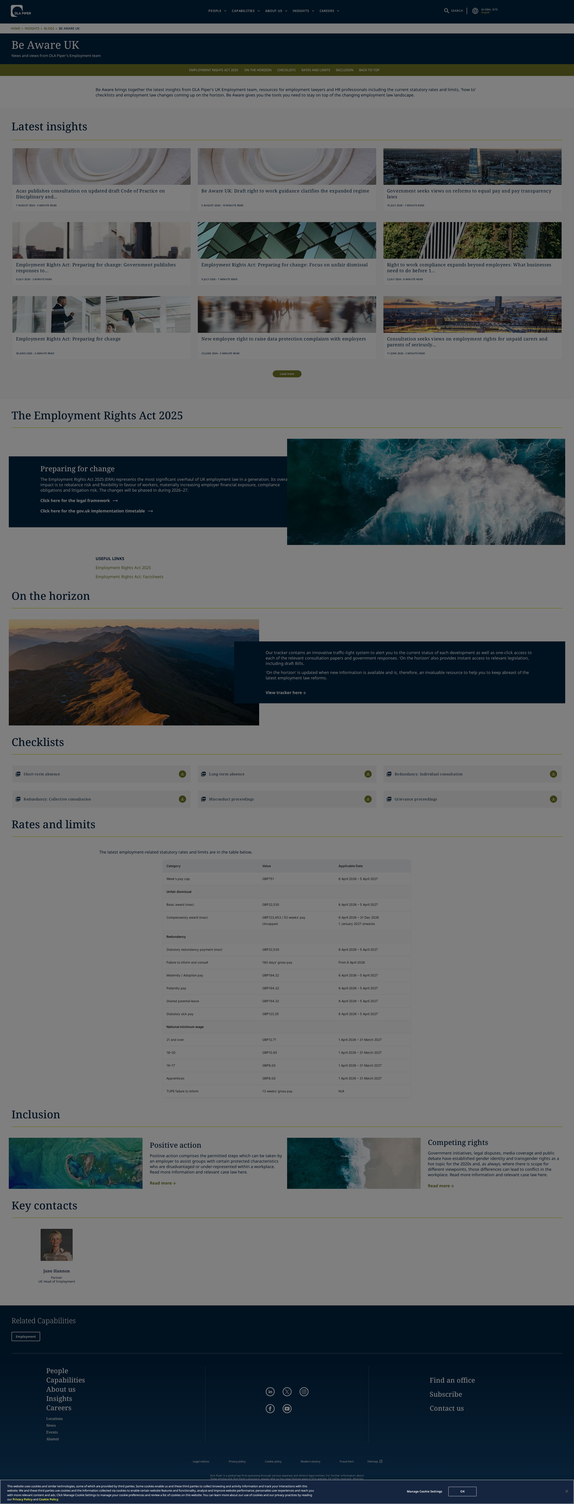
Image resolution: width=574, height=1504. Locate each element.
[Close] (567, 1491)
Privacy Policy (22, 1499)
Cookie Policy (48, 1499)
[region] (287, 1492)
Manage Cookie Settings (424, 1491)
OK (462, 1491)
